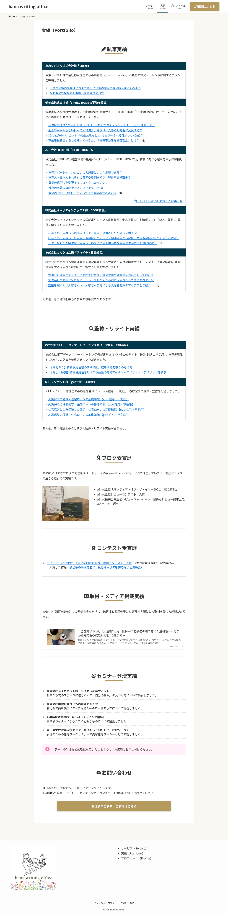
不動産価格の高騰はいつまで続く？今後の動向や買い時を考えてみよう (95, 88)
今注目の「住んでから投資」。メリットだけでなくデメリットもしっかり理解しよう (101, 125)
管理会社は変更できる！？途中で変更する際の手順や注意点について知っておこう (101, 275)
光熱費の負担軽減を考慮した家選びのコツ (77, 93)
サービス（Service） (134, 848)
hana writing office (28, 6)
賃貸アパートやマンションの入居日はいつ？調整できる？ (85, 172)
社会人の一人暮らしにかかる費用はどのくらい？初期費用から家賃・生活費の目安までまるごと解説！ (113, 238)
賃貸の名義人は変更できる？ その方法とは (75, 188)
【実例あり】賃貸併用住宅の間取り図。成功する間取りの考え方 (91, 367)
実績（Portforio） (133, 853)
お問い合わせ (127, 903)
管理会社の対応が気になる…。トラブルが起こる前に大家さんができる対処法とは (101, 280)
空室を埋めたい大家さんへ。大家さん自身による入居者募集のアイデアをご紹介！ (101, 285)
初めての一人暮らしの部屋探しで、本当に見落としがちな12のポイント (94, 233)
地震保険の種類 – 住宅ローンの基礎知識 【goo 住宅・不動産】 (88, 414)
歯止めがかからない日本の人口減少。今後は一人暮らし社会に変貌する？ (95, 130)
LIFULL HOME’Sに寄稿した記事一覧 (159, 201)
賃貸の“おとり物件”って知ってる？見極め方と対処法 (82, 193)
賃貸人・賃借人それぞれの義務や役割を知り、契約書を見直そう (89, 177)
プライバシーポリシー (105, 903)
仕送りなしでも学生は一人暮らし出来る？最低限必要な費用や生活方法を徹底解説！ (102, 243)
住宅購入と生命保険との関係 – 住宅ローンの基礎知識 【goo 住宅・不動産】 (97, 409)
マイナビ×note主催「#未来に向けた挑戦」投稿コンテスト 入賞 (89, 563)
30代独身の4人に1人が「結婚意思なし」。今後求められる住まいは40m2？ (95, 135)
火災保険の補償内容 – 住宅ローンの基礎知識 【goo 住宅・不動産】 (91, 404)
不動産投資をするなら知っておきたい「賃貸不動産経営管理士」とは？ (93, 140)
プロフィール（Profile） (137, 858)
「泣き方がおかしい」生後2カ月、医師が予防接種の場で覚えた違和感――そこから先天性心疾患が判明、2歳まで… (128, 633)
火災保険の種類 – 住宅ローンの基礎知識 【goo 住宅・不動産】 (88, 399)
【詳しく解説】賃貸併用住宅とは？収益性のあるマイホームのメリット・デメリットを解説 (108, 372)
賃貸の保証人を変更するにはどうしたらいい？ (78, 182)
